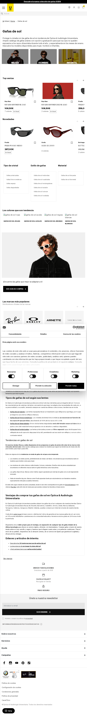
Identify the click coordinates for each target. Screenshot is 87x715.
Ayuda (4, 648)
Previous (77, 80)
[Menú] (18, 671)
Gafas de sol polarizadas (19, 429)
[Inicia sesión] (74, 8)
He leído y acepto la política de (19, 618)
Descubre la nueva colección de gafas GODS (42, 1)
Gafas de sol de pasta (68, 175)
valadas (46, 195)
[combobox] (43, 14)
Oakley (36, 472)
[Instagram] (10, 662)
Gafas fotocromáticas (14, 179)
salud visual (17, 514)
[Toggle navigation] (3, 8)
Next (83, 80)
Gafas (8, 183)
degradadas (15, 187)
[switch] (33, 376)
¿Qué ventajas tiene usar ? (26, 549)
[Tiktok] (30, 662)
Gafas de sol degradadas (19, 423)
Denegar (16, 386)
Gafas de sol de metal (68, 179)
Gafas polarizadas (12, 175)
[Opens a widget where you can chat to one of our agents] (8, 711)
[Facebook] (4, 662)
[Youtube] (16, 662)
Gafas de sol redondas (42, 175)
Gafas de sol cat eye (41, 191)
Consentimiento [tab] (15, 334)
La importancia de (25, 546)
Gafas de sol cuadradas (42, 179)
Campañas (6, 655)
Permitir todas (71, 386)
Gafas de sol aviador (41, 187)
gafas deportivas (18, 472)
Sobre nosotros (8, 634)
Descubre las (28, 543)
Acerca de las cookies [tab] (72, 334)
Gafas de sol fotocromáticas (21, 417)
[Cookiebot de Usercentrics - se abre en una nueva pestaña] (74, 327)
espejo (13, 183)
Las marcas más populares (16, 302)
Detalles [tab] (43, 334)
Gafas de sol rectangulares (43, 183)
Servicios (5, 641)
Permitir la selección (43, 386)
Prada (38, 478)
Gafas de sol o (39, 195)
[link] (10, 7)
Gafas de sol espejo (17, 412)
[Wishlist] (35, 101)
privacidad (29, 618)
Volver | (7, 21)
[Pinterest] (23, 662)
